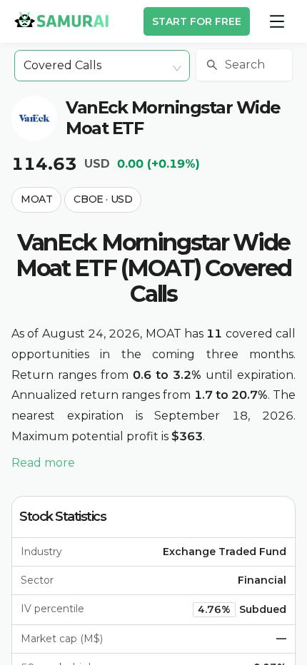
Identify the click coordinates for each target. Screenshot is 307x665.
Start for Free (196, 21)
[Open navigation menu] (277, 21)
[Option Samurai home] (61, 19)
